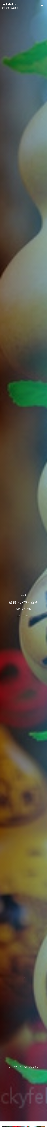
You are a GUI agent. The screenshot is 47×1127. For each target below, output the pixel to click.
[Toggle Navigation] (42, 4)
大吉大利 (22, 595)
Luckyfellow (9, 4)
